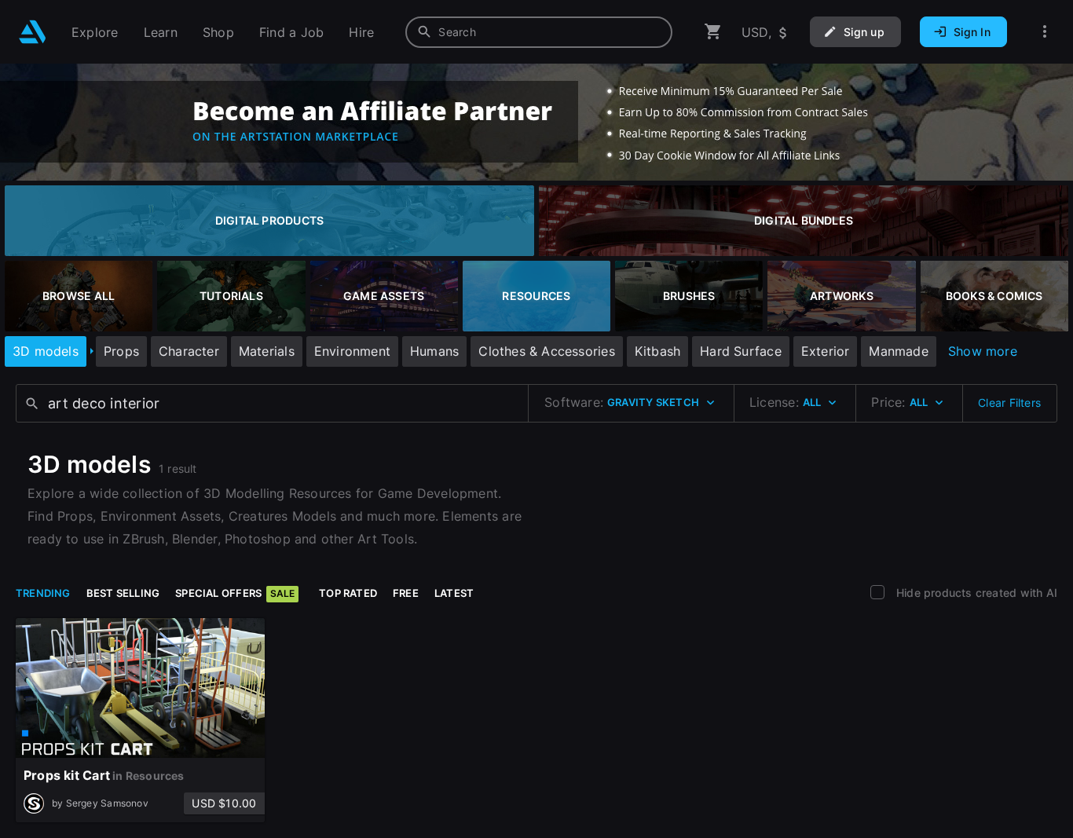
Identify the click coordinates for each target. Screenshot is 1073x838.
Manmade (898, 351)
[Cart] (713, 32)
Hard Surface (741, 351)
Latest (454, 593)
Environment (352, 351)
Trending (43, 593)
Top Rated (348, 593)
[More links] (1044, 32)
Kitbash (657, 351)
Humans (434, 351)
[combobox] (538, 32)
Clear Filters (1009, 402)
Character (189, 351)
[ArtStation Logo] (32, 32)
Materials (267, 351)
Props (121, 351)
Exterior (825, 351)
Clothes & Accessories (546, 351)
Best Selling (123, 593)
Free (406, 593)
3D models (46, 351)
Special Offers (235, 593)
